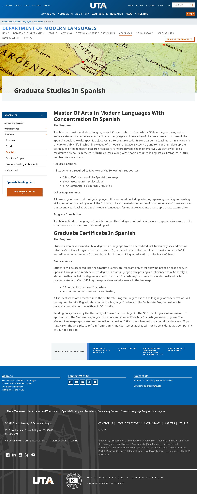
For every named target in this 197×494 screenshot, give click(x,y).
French (9, 146)
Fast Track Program (15, 158)
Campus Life (100, 13)
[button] (25, 192)
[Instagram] (20, 455)
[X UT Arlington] (27, 455)
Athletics (141, 13)
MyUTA (102, 429)
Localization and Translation (43, 411)
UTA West (150, 5)
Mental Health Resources (142, 440)
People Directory (128, 423)
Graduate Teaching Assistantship (22, 164)
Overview (10, 140)
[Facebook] (8, 455)
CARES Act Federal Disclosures (161, 451)
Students (7, 5)
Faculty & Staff (33, 5)
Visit (160, 5)
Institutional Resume (124, 447)
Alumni (47, 5)
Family (18, 5)
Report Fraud (135, 451)
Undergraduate (11, 128)
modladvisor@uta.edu (150, 385)
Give (168, 5)
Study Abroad (11, 170)
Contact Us (105, 423)
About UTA (82, 13)
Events (139, 5)
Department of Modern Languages (16, 21)
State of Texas (160, 447)
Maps (130, 5)
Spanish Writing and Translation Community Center (90, 411)
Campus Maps (152, 423)
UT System (144, 447)
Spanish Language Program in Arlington (143, 411)
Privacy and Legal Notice (116, 444)
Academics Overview (14, 123)
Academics (48, 13)
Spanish (10, 152)
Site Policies (154, 444)
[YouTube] (33, 455)
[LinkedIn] (14, 455)
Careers (170, 423)
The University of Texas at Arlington (32, 423)
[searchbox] (181, 5)
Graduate (9, 134)
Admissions (65, 13)
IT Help (183, 423)
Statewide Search (116, 451)
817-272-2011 (12, 433)
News (129, 13)
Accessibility (138, 444)
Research (116, 13)
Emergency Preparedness (112, 440)
